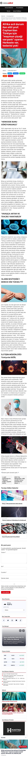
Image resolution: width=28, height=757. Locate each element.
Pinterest (10, 76)
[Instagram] (12, 620)
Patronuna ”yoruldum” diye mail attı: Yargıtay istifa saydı (13, 684)
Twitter (9, 73)
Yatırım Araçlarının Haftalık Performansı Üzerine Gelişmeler (14, 682)
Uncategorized (9, 16)
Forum (8, 11)
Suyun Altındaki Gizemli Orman (10, 673)
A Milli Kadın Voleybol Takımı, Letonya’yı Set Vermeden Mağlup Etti (13, 676)
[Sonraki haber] (23, 630)
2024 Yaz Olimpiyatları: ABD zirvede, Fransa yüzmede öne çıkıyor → (19, 480)
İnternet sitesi (5, 578)
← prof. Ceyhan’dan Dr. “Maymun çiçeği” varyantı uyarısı (6, 480)
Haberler (3, 16)
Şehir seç (6, 607)
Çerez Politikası (17, 11)
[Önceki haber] (20, 630)
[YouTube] (16, 620)
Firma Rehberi (19, 7)
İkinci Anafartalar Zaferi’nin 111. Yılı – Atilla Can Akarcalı (13, 679)
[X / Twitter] (8, 620)
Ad (2, 566)
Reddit (5, 76)
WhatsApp (22, 73)
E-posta (4, 572)
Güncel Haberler (9, 7)
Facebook (16, 73)
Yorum (3, 552)
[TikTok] (20, 620)
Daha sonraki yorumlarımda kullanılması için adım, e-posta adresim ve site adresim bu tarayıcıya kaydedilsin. (13, 587)
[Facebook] (4, 620)
